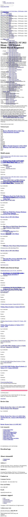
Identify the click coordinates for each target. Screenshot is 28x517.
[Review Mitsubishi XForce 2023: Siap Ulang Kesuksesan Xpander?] (9, 128)
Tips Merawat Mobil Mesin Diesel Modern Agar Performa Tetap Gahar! (15, 227)
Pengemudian (9, 166)
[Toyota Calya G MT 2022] (7, 197)
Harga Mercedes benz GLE (15, 53)
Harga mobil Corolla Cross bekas (11, 438)
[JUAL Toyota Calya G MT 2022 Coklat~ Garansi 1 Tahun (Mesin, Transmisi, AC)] (14, 157)
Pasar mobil (8, 233)
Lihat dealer (3, 398)
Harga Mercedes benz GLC (15, 55)
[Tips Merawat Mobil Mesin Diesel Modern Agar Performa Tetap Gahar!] (8, 223)
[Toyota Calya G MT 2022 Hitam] (8, 214)
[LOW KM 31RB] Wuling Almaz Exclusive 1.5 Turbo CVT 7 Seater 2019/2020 (14, 367)
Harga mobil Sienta (13, 50)
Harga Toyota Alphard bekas (10, 432)
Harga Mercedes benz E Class (15, 58)
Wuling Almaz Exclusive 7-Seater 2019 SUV (13, 307)
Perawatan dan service (11, 168)
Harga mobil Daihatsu (10, 72)
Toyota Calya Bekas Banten (7, 382)
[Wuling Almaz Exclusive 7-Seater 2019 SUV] (11, 304)
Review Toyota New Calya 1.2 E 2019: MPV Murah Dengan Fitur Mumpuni (13, 407)
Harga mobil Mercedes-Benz (12, 52)
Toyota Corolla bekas (8, 439)
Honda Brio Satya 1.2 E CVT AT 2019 (11, 290)
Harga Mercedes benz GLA (15, 56)
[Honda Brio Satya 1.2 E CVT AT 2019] (10, 287)
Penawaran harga (7, 501)
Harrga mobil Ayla (13, 74)
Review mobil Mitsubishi (11, 100)
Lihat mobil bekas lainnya (6, 15)
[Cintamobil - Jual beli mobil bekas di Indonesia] (6, 9)
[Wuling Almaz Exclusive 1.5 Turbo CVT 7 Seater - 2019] (13, 321)
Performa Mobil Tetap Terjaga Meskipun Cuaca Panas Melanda (14, 212)
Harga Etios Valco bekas (9, 435)
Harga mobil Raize (13, 51)
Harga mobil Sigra (13, 73)
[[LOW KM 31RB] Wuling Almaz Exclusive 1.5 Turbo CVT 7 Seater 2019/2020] (14, 362)
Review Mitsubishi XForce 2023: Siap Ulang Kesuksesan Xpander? (13, 131)
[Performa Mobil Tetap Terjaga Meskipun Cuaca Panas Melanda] (8, 209)
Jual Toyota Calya (4, 264)
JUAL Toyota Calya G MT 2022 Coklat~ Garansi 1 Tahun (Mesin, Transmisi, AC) (12, 161)
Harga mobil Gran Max (14, 79)
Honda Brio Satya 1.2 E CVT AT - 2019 (12, 273)
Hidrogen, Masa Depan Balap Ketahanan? (15, 245)
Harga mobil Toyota (10, 40)
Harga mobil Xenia (13, 77)
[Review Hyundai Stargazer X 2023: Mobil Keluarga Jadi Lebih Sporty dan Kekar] (9, 143)
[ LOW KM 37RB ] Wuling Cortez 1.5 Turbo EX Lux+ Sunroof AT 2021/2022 (13, 346)
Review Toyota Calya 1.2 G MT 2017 (11, 424)
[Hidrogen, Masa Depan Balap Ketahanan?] (8, 243)
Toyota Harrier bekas (8, 434)
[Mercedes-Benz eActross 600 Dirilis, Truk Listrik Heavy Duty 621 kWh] (8, 256)
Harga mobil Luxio (13, 75)
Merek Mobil (9, 13)
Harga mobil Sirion (13, 78)
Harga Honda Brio (13, 70)
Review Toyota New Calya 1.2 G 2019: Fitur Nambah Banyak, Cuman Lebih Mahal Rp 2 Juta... (13, 417)
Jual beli (8, 167)
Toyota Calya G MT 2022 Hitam (10, 217)
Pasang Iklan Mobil (5, 6)
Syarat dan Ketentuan (8, 500)
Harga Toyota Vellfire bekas (9, 433)
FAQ (4, 1)
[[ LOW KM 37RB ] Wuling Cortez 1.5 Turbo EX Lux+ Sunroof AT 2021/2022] (14, 341)
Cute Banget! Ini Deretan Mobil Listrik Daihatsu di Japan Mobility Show (14, 288)
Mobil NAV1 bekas (7, 437)
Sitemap (5, 503)
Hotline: (8, 2)
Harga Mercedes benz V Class (15, 57)
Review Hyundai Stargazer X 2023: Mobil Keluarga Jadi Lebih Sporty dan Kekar (15, 146)
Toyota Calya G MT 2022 (8, 200)
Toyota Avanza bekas (8, 429)
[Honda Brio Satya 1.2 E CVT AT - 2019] (10, 270)
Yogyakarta (11, 37)
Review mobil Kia (10, 99)
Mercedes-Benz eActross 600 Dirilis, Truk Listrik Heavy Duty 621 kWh (14, 259)
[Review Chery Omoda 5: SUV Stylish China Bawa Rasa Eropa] (9, 158)
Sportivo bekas (6, 431)
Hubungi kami (6, 499)
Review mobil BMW (10, 101)
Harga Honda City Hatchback (15, 69)
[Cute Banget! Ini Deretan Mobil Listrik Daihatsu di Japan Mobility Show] (8, 285)
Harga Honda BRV (13, 68)
